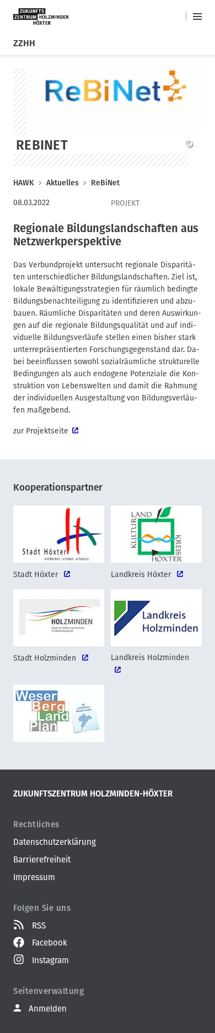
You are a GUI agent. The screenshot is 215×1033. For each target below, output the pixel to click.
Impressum (34, 877)
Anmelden (48, 1009)
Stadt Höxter (36, 574)
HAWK (23, 183)
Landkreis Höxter (142, 574)
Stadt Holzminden (45, 658)
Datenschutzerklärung (54, 842)
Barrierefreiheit (42, 860)
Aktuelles (62, 183)
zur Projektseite (40, 431)
